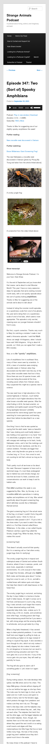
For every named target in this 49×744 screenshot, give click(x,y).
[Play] (10, 107)
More (22, 120)
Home (9, 36)
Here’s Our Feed (21, 36)
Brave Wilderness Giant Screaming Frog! (22, 151)
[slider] (37, 107)
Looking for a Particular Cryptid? (18, 57)
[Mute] (31, 107)
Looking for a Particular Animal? (18, 51)
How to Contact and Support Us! (18, 41)
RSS (17, 120)
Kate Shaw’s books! (14, 46)
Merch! (36, 57)
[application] (24, 107)
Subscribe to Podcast (14, 62)
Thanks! (29, 62)
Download (34, 115)
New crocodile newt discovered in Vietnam (23, 140)
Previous (11, 70)
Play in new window (21, 115)
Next (39, 70)
